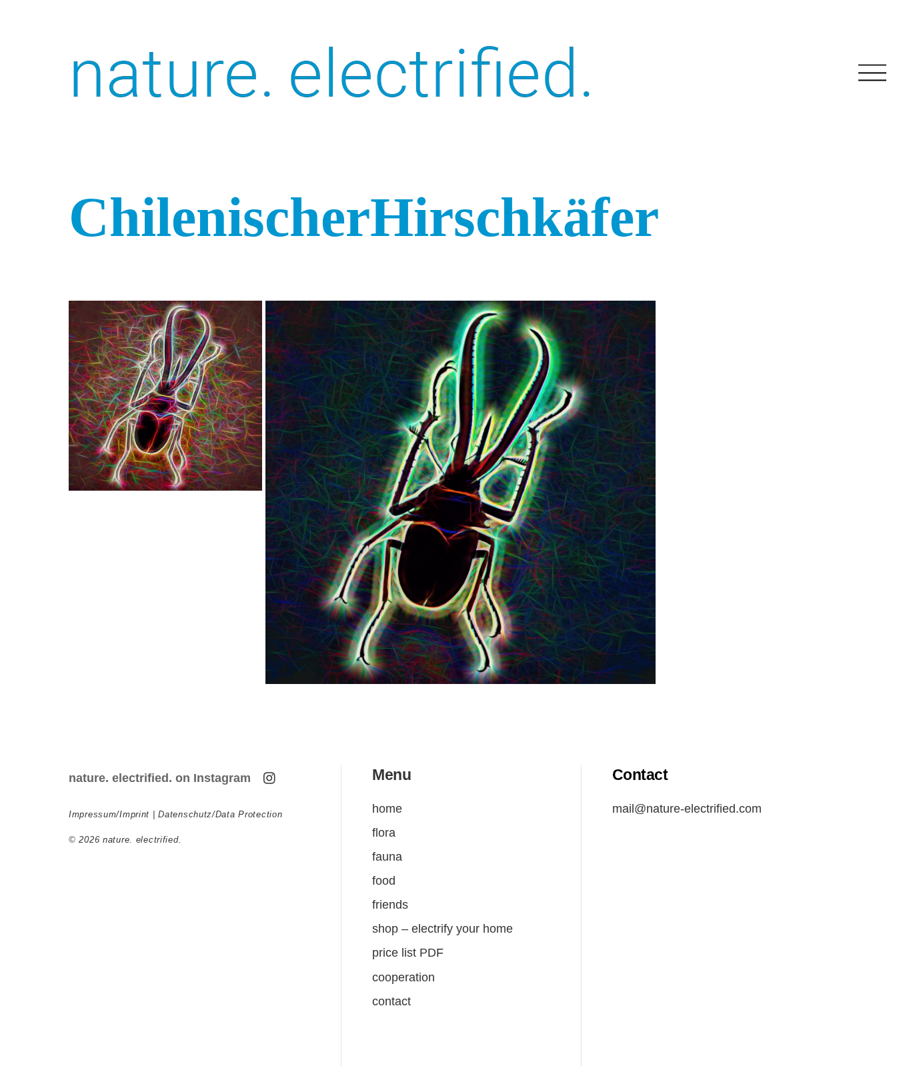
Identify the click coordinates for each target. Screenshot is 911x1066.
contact (391, 1001)
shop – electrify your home (442, 928)
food (383, 880)
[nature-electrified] (332, 113)
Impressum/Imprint (109, 814)
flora (383, 832)
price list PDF (407, 952)
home (387, 808)
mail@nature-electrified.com (687, 808)
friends (390, 904)
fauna (387, 856)
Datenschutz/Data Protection (220, 814)
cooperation (403, 977)
